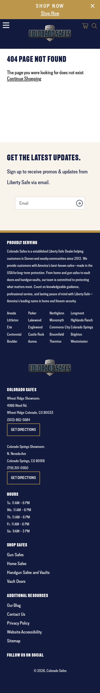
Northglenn (57, 313)
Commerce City (60, 327)
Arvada (11, 313)
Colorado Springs (82, 327)
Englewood (35, 327)
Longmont (77, 313)
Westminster (79, 341)
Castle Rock (36, 334)
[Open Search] (94, 26)
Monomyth (57, 320)
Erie (9, 327)
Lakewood (34, 320)
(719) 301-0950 (17, 468)
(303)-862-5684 (18, 420)
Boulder (12, 341)
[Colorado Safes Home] (50, 32)
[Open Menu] (6, 25)
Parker (32, 313)
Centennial (14, 334)
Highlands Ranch (82, 320)
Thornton (55, 341)
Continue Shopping (24, 78)
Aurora (32, 341)
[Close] (92, 7)
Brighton (76, 334)
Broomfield (57, 334)
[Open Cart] (85, 26)
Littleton (12, 320)
